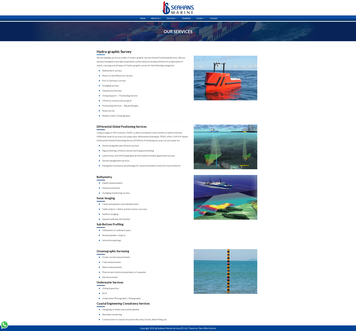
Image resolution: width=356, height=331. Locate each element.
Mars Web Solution (207, 328)
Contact (213, 18)
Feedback (186, 18)
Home (142, 18)
